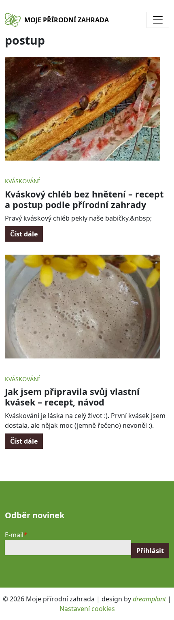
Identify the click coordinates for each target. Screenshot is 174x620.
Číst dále (24, 234)
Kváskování (22, 181)
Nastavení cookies (87, 608)
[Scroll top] (151, 597)
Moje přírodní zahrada (66, 19)
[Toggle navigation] (157, 20)
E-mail (14, 534)
